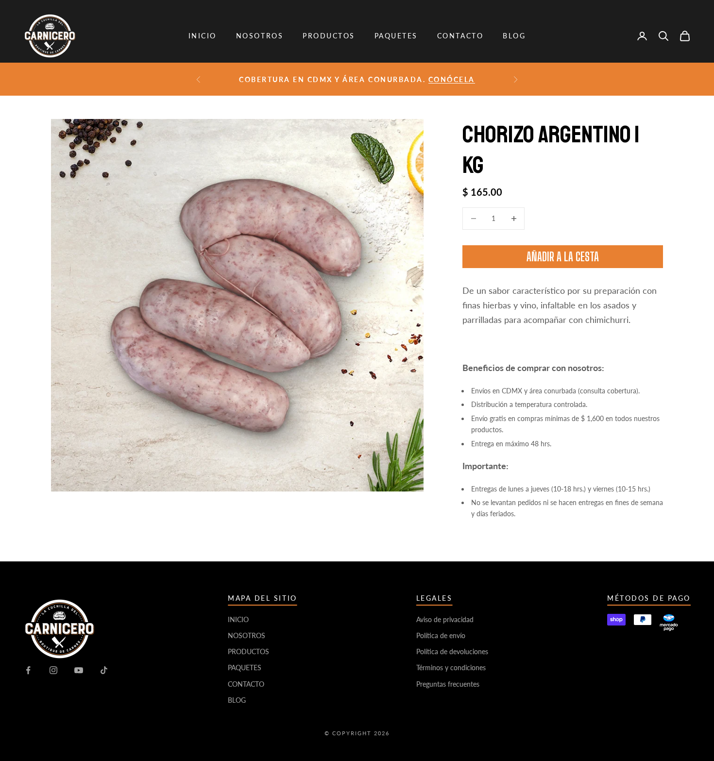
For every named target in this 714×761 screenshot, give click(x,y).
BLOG (514, 36)
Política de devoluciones (452, 651)
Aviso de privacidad (445, 619)
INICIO (202, 36)
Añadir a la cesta (563, 257)
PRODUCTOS (329, 36)
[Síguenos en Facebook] (28, 670)
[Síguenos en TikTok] (104, 670)
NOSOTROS (259, 36)
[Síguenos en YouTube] (79, 670)
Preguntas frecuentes (447, 684)
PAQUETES (396, 36)
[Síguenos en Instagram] (53, 670)
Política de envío (440, 635)
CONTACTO (460, 36)
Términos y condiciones (451, 667)
